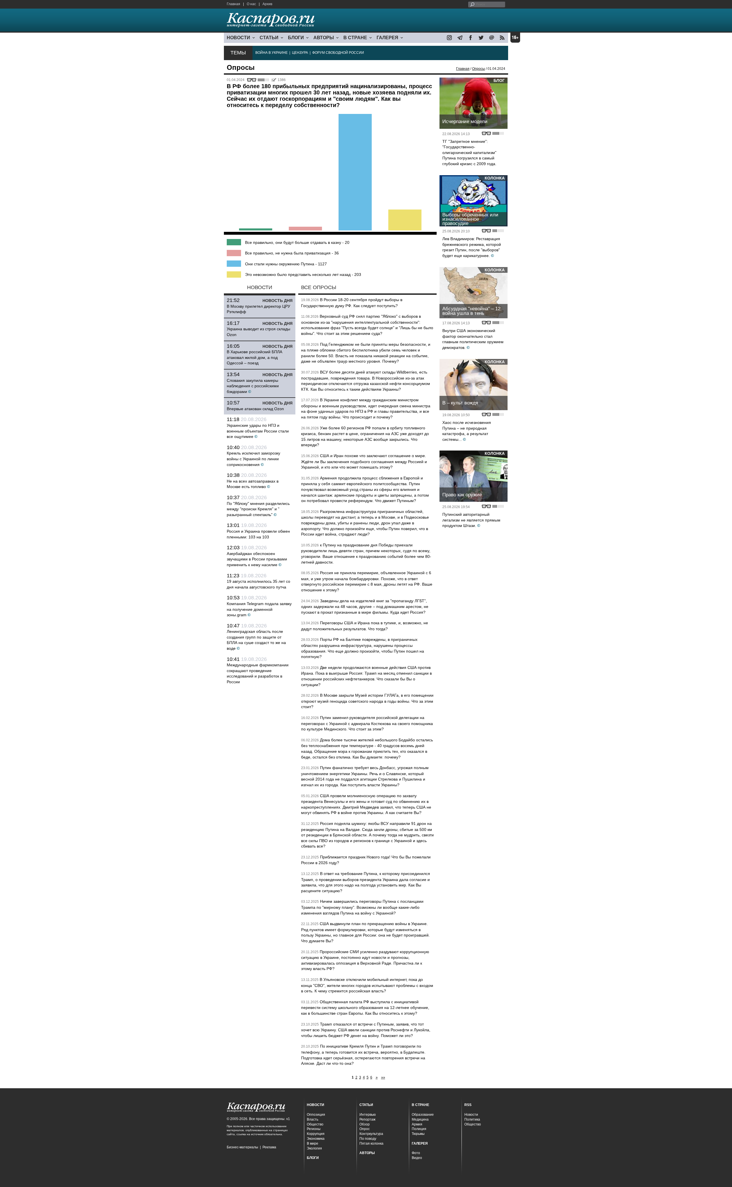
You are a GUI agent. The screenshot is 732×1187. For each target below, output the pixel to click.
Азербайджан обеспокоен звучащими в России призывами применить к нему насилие (257, 559)
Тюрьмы (418, 1134)
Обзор (364, 1124)
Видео (417, 1158)
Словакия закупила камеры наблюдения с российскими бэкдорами (253, 386)
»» (383, 1077)
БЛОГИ (296, 37)
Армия (417, 1124)
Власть (312, 1119)
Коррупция (316, 1134)
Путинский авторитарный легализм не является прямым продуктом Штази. (471, 520)
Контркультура (371, 1134)
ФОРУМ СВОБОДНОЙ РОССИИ (338, 53)
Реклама (269, 1147)
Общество (315, 1124)
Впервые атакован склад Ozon (255, 408)
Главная (233, 4)
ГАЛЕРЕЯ (387, 37)
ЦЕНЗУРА (300, 53)
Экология (314, 1148)
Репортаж (367, 1119)
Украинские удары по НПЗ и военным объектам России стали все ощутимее (258, 431)
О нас (251, 4)
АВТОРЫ (323, 37)
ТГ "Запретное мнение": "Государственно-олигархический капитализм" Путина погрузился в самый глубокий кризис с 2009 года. (469, 152)
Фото (416, 1153)
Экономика (316, 1139)
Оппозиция (316, 1115)
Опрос (364, 1129)
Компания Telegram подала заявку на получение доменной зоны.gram (259, 609)
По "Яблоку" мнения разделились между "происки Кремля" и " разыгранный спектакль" (258, 509)
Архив (267, 4)
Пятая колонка (371, 1143)
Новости (471, 1115)
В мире (312, 1143)
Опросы (478, 69)
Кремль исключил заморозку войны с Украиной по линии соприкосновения (253, 459)
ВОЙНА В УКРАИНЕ (271, 53)
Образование (423, 1115)
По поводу (367, 1139)
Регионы (314, 1129)
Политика (472, 1119)
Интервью (367, 1115)
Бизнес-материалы (242, 1147)
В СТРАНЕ (355, 37)
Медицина (420, 1119)
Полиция (419, 1129)
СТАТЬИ (269, 37)
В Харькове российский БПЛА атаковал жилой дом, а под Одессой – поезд (254, 357)
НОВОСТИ (238, 37)
